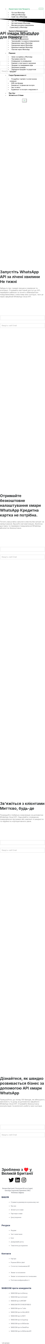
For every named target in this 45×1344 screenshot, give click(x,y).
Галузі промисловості (17, 75)
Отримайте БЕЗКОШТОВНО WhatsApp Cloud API (22, 332)
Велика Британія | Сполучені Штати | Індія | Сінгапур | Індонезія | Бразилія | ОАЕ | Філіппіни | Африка (17, 1190)
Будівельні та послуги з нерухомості (24, 89)
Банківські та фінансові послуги (22, 85)
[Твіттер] (11, 1180)
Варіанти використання (18, 31)
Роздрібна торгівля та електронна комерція (23, 80)
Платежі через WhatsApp (20, 49)
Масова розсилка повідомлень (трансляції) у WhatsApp (22, 26)
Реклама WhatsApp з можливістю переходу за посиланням (23, 36)
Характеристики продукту (19, 9)
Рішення (12, 53)
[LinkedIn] (17, 1180)
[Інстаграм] (23, 1180)
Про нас (12, 93)
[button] (22, 1343)
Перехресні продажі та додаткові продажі (23, 71)
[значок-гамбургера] (41, 9)
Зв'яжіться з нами (16, 95)
